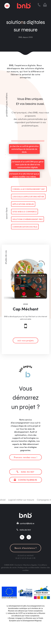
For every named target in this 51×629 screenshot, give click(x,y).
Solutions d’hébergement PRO (28, 219)
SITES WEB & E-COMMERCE (25, 211)
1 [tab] (3, 148)
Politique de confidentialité (28, 567)
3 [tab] (3, 154)
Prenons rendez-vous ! (25, 457)
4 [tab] (3, 156)
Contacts (18, 564)
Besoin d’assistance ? (26, 547)
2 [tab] (3, 151)
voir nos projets (25, 340)
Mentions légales (30, 564)
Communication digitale (25, 226)
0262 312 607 (27, 471)
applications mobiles (23, 204)
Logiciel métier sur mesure (19, 499)
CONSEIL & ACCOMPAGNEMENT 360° (29, 189)
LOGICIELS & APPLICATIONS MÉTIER (28, 196)
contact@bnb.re (27, 479)
